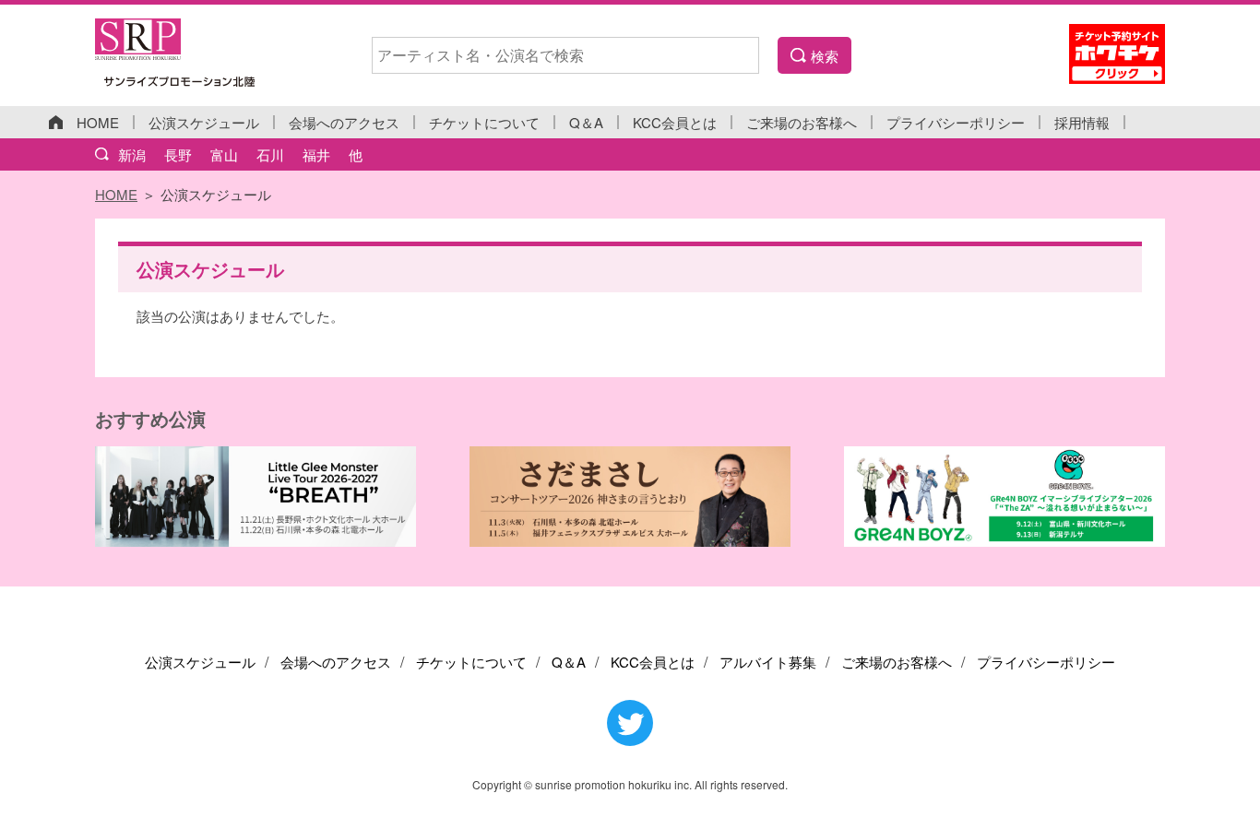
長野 (178, 154)
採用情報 (1082, 122)
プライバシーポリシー (955, 122)
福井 (316, 154)
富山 (224, 154)
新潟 (132, 154)
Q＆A (586, 122)
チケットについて (484, 122)
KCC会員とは (675, 122)
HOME (98, 122)
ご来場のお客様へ (801, 122)
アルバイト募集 (767, 661)
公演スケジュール (204, 122)
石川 (270, 154)
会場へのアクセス (344, 122)
